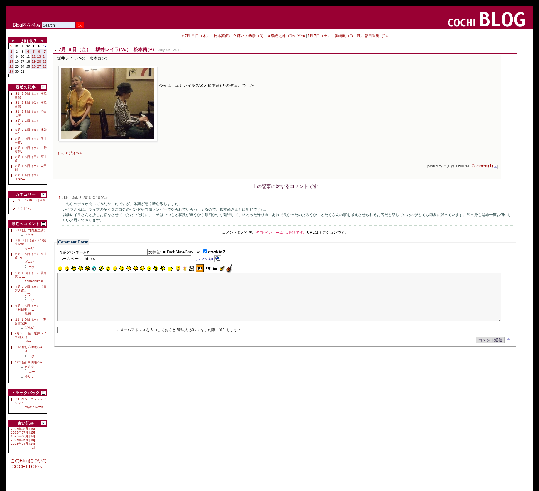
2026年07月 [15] (23, 432)
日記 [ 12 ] (24, 208)
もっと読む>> (69, 153)
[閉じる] (43, 87)
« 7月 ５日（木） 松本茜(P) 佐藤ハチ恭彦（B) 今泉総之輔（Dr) (238, 36)
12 (34, 56)
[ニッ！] (162, 268)
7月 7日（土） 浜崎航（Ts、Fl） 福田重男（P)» (348, 36)
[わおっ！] (101, 268)
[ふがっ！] (121, 268)
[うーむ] (107, 268)
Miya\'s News (34, 407)
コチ (32, 267)
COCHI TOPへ (26, 466)
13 (39, 56)
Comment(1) (482, 166)
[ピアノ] (208, 268)
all (33, 447)
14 (44, 56)
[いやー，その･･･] (170, 268)
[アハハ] (66, 268)
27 (39, 66)
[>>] (43, 41)
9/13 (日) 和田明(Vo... (30, 347)
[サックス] (222, 268)
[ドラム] (215, 268)
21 (44, 61)
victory (29, 234)
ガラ (28, 294)
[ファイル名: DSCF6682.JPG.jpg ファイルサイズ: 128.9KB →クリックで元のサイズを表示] (107, 103)
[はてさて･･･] (142, 268)
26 (34, 66)
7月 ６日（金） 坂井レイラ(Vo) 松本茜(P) (106, 49)
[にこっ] (59, 268)
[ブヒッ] (177, 268)
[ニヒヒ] (94, 268)
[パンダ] (191, 268)
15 (11, 61)
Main (301, 36)
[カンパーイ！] (184, 268)
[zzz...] (128, 268)
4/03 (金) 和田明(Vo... (30, 362)
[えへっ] (87, 268)
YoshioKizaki (34, 280)
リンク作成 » (204, 259)
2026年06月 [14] (23, 436)
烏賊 (28, 313)
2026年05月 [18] (23, 440)
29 (11, 71)
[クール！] (73, 268)
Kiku (28, 341)
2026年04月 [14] (23, 443)
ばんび (29, 248)
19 (34, 61)
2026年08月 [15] (23, 428)
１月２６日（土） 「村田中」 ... (29, 307)
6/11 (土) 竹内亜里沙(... (31, 230)
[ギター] (229, 268)
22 (11, 66)
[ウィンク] (80, 268)
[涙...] (114, 268)
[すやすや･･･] (149, 268)
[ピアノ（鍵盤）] (200, 268)
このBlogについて (28, 460)
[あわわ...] (135, 268)
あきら (29, 366)
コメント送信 (490, 340)
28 (44, 66)
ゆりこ (29, 376)
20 (39, 61)
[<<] (14, 41)
